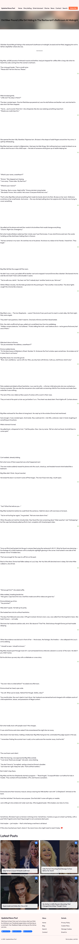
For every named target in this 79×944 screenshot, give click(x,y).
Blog (43, 926)
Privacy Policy (65, 923)
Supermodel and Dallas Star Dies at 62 (15, 906)
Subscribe (73, 8)
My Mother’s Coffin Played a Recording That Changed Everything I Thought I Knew (56, 905)
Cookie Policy (65, 926)
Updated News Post (8, 8)
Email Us (64, 932)
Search (44, 929)
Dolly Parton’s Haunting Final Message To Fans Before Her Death (57, 870)
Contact (44, 932)
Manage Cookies (66, 929)
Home (44, 923)
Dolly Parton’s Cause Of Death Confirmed (16, 871)
